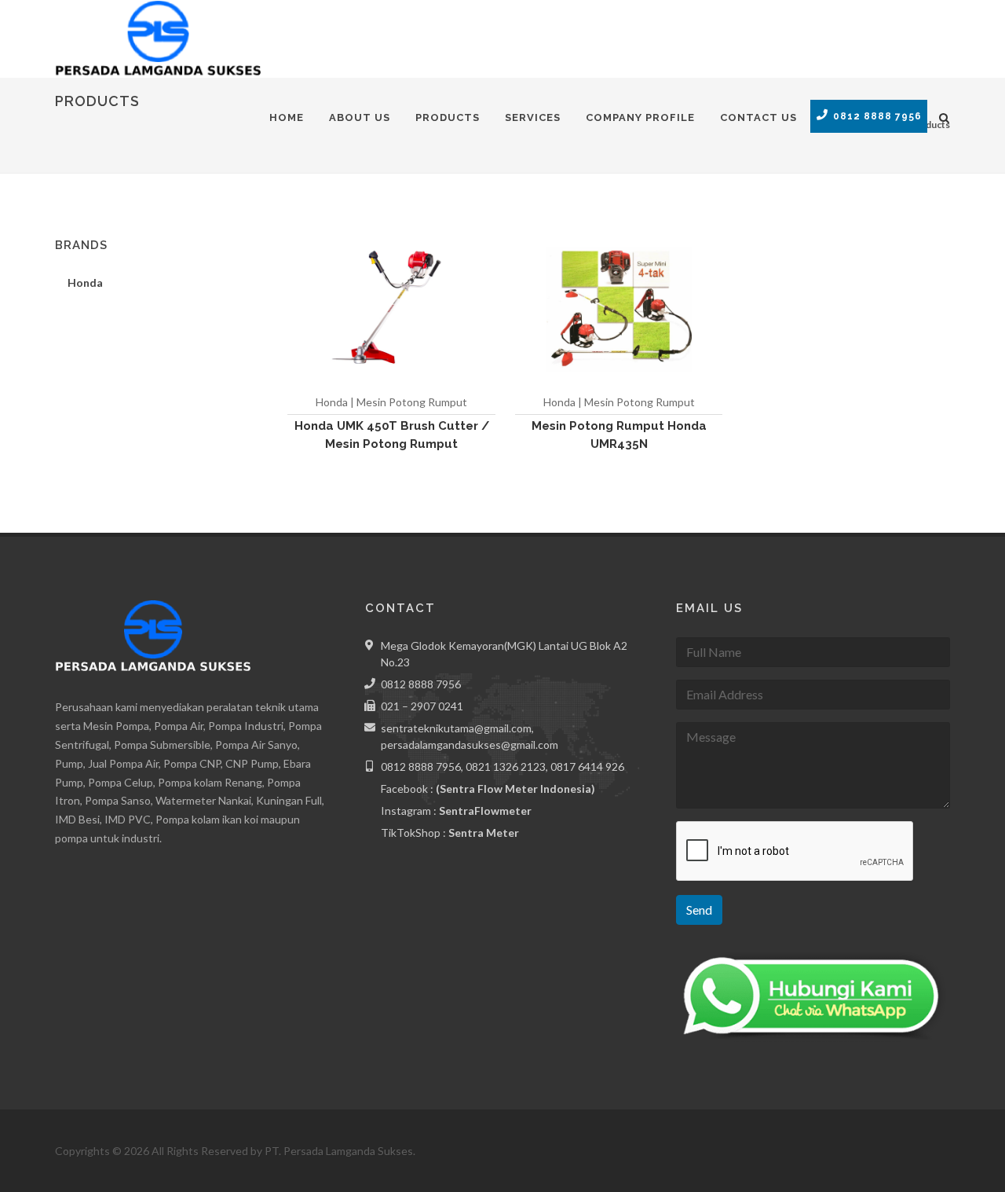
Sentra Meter (483, 832)
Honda (85, 282)
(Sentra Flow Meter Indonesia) (515, 788)
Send (699, 909)
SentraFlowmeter (485, 810)
